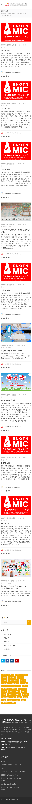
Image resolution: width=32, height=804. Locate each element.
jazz (17, 674)
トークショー (6, 686)
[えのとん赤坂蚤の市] (16, 382)
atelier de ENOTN (7, 674)
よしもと (12, 677)
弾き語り (25, 694)
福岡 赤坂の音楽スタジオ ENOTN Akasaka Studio (13, 13)
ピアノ (25, 686)
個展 (17, 691)
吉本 (4, 694)
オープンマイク (13, 680)
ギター (23, 680)
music (24, 674)
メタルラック (22, 689)
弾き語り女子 (6, 697)
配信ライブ (5, 703)
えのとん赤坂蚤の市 (8, 400)
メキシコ (13, 689)
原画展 (24, 691)
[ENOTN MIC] (16, 32)
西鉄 (17, 700)
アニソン (20, 677)
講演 (23, 700)
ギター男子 (14, 683)
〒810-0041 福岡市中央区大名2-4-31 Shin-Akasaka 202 (15, 743)
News (5, 642)
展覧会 (17, 694)
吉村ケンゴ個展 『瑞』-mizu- (11, 351)
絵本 (25, 697)
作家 (11, 691)
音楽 (13, 703)
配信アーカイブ (8, 645)
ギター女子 (5, 683)
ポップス (5, 689)
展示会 (5, 227)
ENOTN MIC (5, 50)
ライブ (5, 47)
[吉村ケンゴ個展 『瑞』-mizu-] (16, 332)
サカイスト (24, 683)
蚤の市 (10, 700)
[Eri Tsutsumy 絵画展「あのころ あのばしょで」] (16, 212)
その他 (5, 649)
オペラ (4, 680)
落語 (4, 700)
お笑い (4, 677)
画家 (19, 697)
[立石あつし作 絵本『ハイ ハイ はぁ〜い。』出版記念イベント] (16, 568)
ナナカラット (16, 686)
